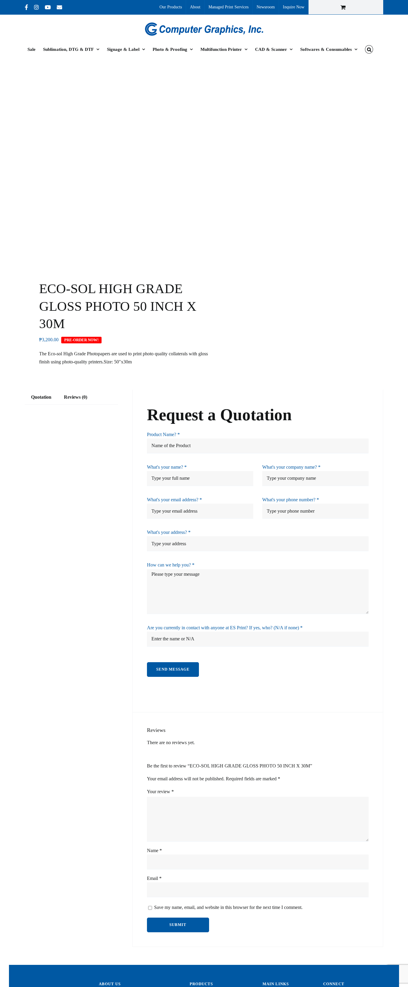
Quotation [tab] (41, 397)
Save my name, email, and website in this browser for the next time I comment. (228, 907)
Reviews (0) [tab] (75, 397)
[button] (369, 49)
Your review (160, 791)
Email (154, 878)
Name (154, 850)
